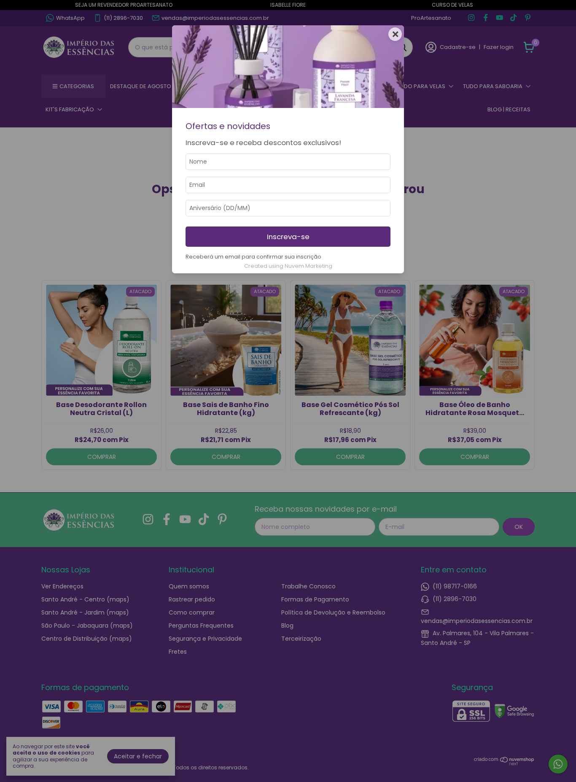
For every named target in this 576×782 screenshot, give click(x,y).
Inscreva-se (288, 237)
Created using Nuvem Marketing (288, 266)
